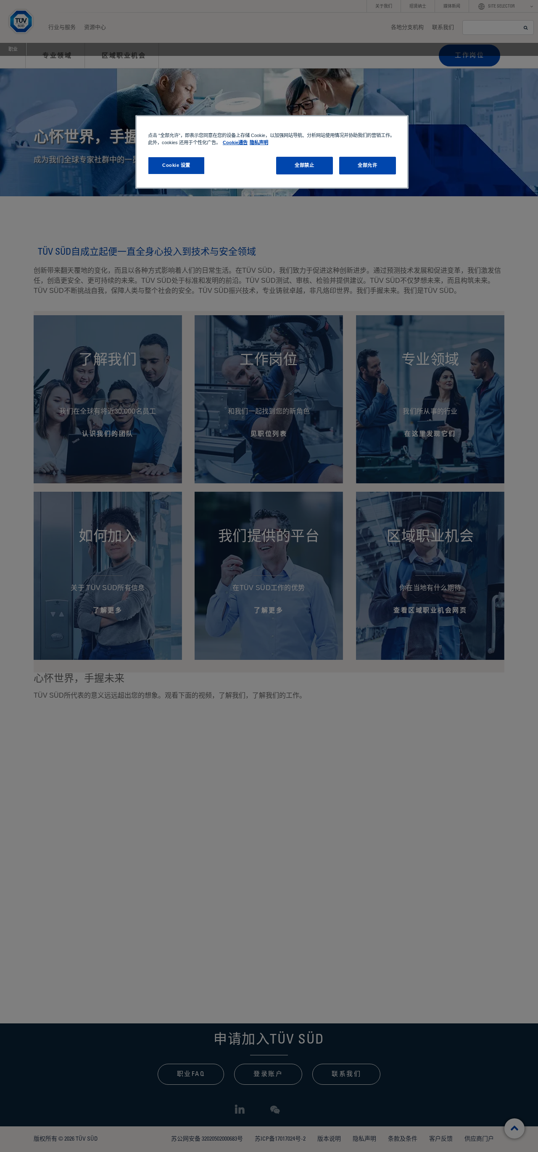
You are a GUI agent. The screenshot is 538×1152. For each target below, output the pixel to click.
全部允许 (367, 165)
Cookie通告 (235, 142)
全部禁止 (304, 165)
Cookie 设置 (176, 165)
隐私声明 (259, 142)
